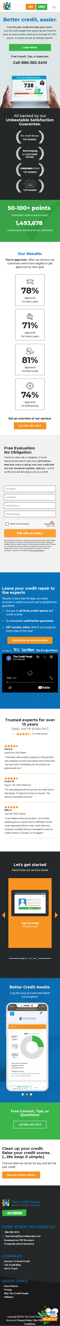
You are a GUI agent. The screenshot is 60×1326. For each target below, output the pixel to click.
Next (56, 915)
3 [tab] (32, 958)
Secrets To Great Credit (17, 1261)
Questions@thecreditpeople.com (23, 1236)
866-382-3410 (12, 1232)
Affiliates (9, 1297)
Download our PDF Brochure (19, 1240)
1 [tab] (22, 958)
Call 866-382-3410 (30, 62)
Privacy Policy (24, 1320)
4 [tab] (37, 958)
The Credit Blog (12, 1265)
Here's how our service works (30, 640)
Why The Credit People (16, 1293)
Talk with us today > (29, 533)
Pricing (8, 1289)
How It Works (11, 1286)
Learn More (30, 47)
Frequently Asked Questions (19, 1244)
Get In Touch (10, 1268)
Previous (3, 915)
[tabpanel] (30, 913)
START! (41, 6)
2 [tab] (27, 958)
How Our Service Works (21, 1175)
